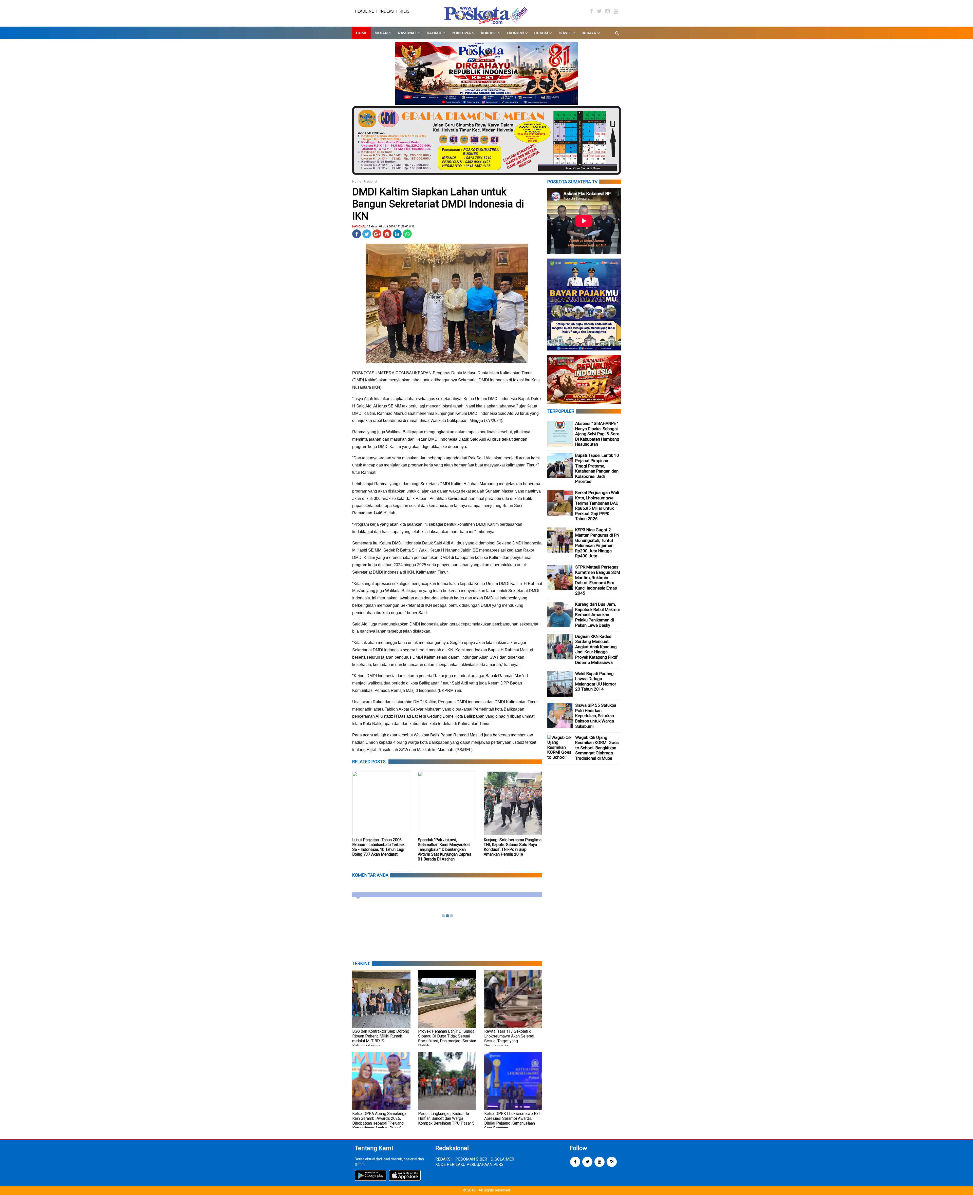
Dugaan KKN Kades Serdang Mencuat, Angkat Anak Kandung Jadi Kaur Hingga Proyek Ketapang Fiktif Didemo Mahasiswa (596, 649)
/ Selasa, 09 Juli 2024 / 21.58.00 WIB (390, 226)
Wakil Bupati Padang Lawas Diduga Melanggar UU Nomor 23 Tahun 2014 (595, 681)
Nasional (370, 181)
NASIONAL (407, 32)
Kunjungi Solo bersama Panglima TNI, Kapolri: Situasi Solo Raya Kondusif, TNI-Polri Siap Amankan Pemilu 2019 (512, 847)
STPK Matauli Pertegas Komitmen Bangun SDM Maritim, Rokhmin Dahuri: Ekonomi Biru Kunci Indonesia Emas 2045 (597, 580)
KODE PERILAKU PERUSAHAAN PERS (469, 1164)
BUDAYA (589, 32)
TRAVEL (564, 32)
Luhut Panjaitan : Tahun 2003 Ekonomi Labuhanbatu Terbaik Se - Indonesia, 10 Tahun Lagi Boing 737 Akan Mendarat (378, 847)
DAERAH (434, 32)
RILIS (404, 11)
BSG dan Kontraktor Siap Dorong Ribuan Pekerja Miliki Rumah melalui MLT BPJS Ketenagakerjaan (380, 1038)
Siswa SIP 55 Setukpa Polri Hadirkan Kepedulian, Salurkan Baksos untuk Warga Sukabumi (595, 716)
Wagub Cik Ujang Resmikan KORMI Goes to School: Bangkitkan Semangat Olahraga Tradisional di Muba (597, 748)
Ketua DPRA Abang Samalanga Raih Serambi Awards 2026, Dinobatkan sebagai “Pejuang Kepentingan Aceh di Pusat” (379, 1120)
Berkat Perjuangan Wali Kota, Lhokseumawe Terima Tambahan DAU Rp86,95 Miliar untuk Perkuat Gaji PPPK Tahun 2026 (597, 505)
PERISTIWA (461, 32)
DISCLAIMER (502, 1159)
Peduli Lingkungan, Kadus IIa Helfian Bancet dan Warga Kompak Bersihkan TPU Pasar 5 (446, 1118)
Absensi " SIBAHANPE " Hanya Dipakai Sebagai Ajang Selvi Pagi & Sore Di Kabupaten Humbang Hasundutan (597, 434)
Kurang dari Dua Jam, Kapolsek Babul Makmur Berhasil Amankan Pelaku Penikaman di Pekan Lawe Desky (597, 615)
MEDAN (381, 32)
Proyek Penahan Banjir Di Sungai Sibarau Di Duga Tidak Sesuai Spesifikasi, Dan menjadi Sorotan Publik (447, 1038)
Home (361, 32)
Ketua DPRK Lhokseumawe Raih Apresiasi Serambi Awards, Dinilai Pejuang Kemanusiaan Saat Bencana (512, 1120)
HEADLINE (364, 11)
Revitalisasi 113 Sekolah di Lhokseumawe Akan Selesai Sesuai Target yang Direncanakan (509, 1038)
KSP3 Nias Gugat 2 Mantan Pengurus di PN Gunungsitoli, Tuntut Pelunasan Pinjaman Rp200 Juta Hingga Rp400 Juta (597, 542)
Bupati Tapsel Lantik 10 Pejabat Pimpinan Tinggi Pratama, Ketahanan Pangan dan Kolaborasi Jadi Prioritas (597, 468)
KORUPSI (489, 32)
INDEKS (387, 11)
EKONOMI (515, 32)
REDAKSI (443, 1159)
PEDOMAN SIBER (471, 1159)
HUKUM (541, 32)
